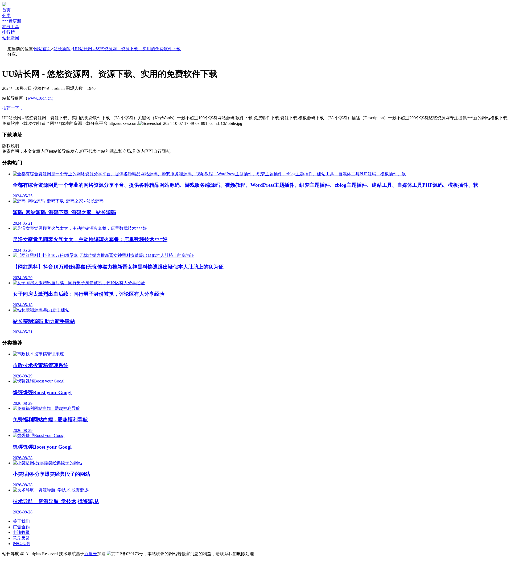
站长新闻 (10, 38)
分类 (6, 15)
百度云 (90, 553)
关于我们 (21, 521)
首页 (6, 10)
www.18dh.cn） (42, 98)
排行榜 (8, 32)
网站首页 (42, 48)
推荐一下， (12, 108)
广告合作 (21, 527)
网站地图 (21, 543)
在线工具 (10, 26)
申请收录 (21, 532)
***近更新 (11, 21)
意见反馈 (21, 538)
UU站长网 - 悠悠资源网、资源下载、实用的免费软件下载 (127, 48)
